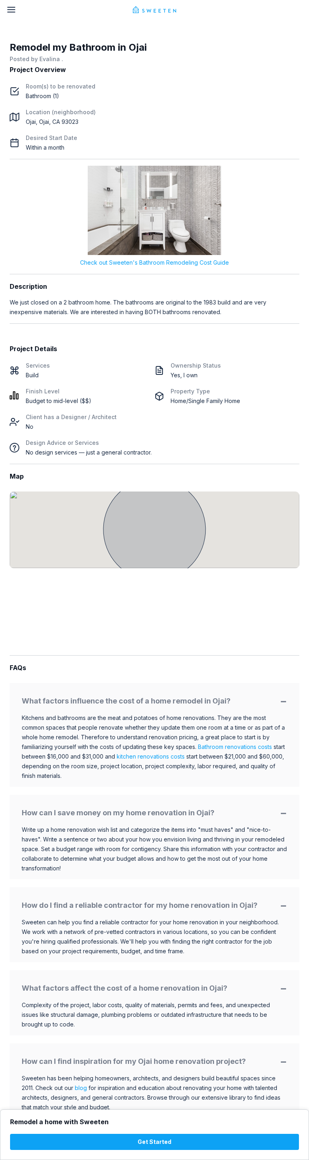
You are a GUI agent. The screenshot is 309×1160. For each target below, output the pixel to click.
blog (81, 1087)
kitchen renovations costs (151, 756)
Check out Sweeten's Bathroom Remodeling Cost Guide (154, 262)
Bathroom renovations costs (235, 746)
